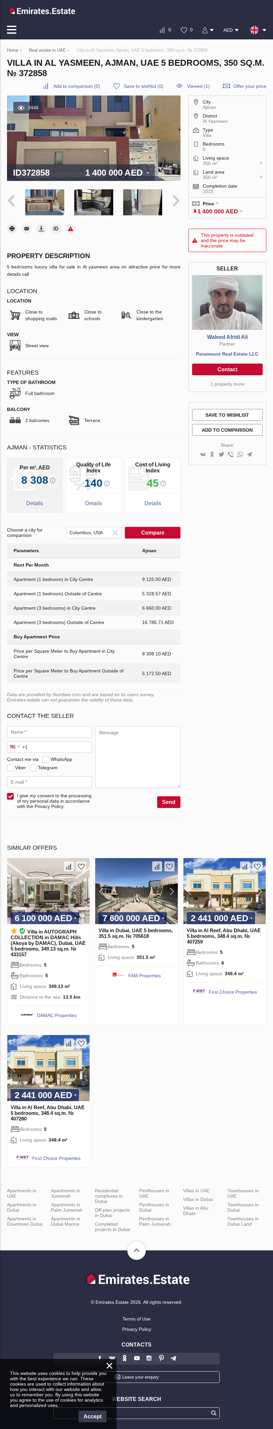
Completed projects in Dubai (112, 1226)
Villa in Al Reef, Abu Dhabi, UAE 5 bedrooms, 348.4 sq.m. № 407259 (224, 936)
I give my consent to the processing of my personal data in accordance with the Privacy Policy (54, 801)
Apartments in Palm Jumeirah (67, 1207)
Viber (20, 767)
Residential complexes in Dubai (109, 1196)
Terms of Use (136, 1318)
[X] (221, 455)
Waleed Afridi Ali (227, 337)
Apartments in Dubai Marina (65, 1221)
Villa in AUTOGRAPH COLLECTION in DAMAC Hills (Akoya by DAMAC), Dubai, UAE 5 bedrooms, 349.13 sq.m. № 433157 (48, 943)
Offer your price (249, 86)
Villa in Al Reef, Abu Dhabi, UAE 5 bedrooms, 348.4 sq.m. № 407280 (48, 1112)
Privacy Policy (136, 1329)
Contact (227, 369)
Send (168, 802)
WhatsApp (61, 759)
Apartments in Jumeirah (65, 1193)
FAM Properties (144, 975)
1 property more (227, 384)
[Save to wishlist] (81, 866)
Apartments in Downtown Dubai (25, 1221)
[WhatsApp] (240, 455)
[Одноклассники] (212, 455)
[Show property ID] (56, 229)
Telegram (48, 767)
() (76, 86)
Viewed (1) (198, 86)
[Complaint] (71, 229)
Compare (152, 533)
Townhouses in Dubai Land (243, 1221)
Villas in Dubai (198, 1199)
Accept (93, 1416)
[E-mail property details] (27, 229)
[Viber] (230, 455)
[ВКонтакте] (202, 455)
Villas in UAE (196, 1190)
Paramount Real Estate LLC (227, 354)
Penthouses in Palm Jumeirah (155, 1221)
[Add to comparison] (69, 866)
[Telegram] (249, 455)
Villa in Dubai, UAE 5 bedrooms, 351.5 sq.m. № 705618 (136, 933)
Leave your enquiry (140, 1377)
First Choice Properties (233, 992)
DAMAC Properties (57, 1015)
